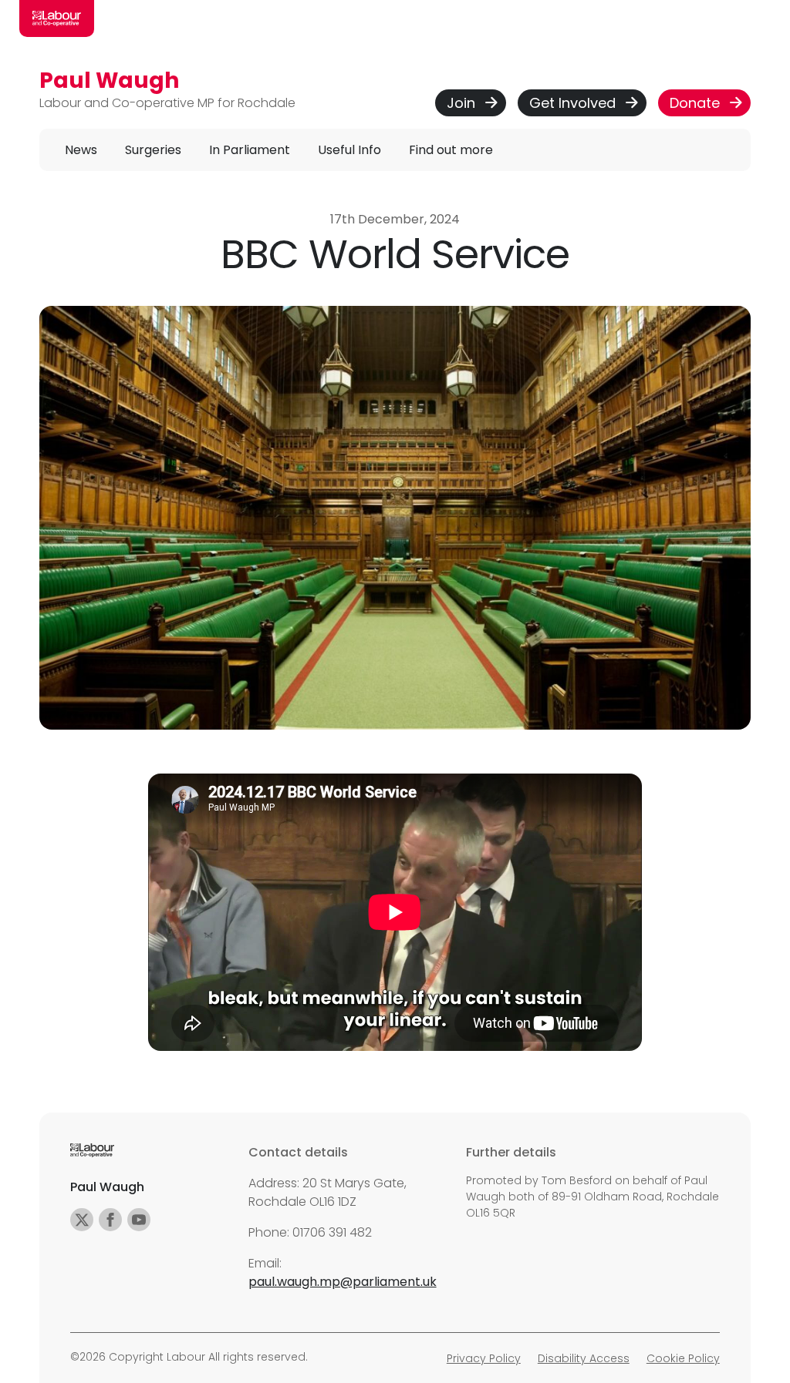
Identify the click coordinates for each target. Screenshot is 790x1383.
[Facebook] (110, 1219)
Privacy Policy (484, 1358)
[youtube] (138, 1219)
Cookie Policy (683, 1358)
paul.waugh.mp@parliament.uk (342, 1282)
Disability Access (584, 1358)
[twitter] (81, 1219)
